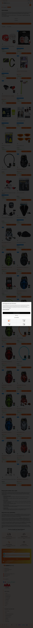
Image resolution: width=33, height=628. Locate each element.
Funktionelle (9, 323)
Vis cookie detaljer (16, 317)
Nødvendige (9, 319)
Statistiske (24, 323)
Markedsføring (23, 319)
